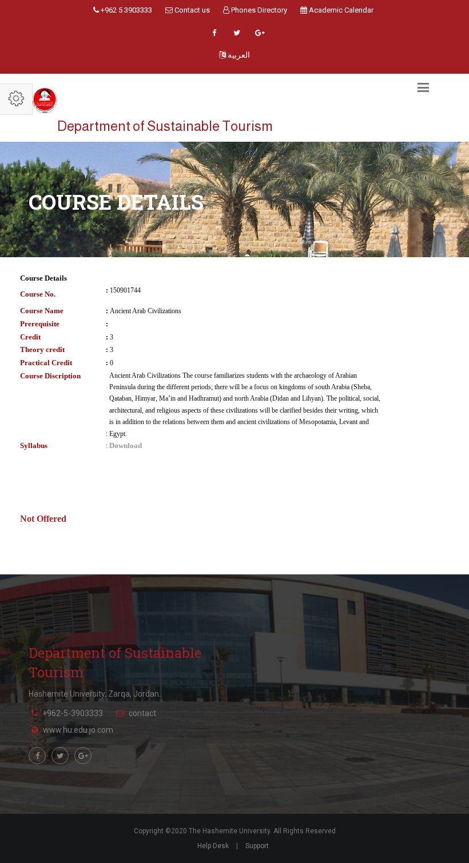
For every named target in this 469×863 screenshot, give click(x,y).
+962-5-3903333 (72, 713)
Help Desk (213, 846)
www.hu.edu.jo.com (78, 729)
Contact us (191, 10)
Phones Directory (258, 10)
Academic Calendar (340, 10)
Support (257, 846)
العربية (238, 54)
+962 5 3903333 (125, 10)
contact (142, 713)
